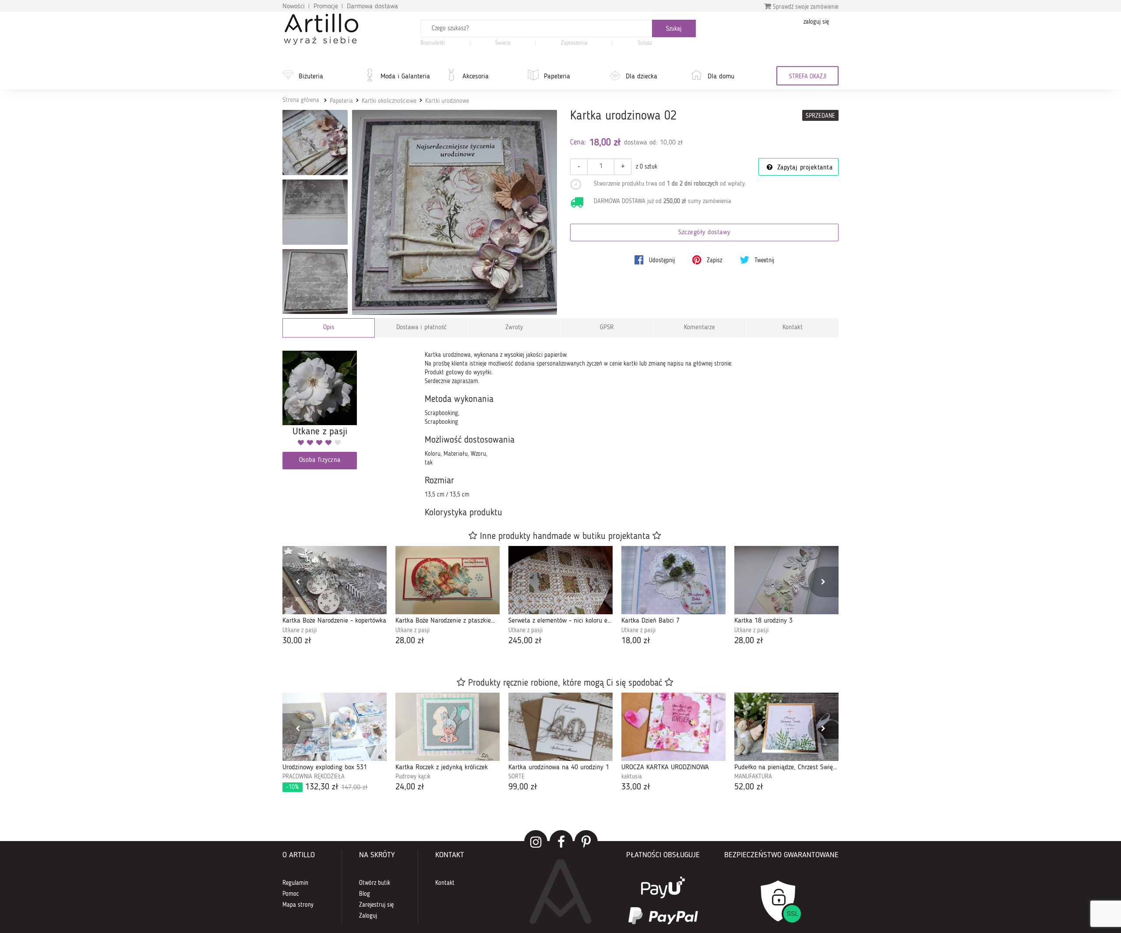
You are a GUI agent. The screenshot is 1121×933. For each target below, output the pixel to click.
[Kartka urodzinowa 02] (454, 212)
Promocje (326, 6)
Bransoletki (432, 43)
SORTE (516, 777)
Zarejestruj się (376, 905)
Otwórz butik (374, 883)
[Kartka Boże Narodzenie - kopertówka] (334, 580)
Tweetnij (763, 260)
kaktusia (631, 777)
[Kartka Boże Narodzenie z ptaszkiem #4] (447, 580)
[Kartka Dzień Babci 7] (673, 580)
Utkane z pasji (299, 630)
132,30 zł (326, 787)
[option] (334, 596)
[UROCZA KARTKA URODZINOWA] (673, 727)
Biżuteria (311, 76)
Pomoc (290, 894)
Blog (364, 894)
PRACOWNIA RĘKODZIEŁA (313, 777)
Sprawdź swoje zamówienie (805, 7)
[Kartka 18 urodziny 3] (786, 580)
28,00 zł (409, 641)
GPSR (607, 327)
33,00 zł (635, 787)
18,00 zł (635, 641)
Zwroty (514, 327)
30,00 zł (296, 641)
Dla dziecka (641, 76)
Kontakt (793, 327)
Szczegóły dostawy (704, 232)
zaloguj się (816, 22)
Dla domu (721, 76)
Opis (328, 327)
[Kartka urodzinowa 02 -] (315, 142)
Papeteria (557, 76)
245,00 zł (525, 641)
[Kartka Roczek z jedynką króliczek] (447, 727)
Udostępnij (661, 260)
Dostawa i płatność (421, 327)
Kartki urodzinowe (447, 101)
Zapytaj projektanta (803, 168)
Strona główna (300, 100)
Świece (503, 43)
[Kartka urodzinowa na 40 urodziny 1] (560, 727)
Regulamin (295, 883)
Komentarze (699, 327)
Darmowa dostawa (372, 6)
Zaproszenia (574, 43)
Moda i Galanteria (405, 76)
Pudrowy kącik (412, 777)
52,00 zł (748, 787)
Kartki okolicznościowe (389, 101)
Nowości (293, 6)
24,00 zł (409, 787)
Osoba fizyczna (320, 460)
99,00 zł (522, 787)
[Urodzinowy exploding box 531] (334, 727)
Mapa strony (298, 905)
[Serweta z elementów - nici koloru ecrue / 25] (560, 580)
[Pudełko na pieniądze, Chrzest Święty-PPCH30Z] (786, 727)
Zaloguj (368, 916)
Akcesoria (475, 76)
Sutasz (645, 43)
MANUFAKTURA (753, 777)
